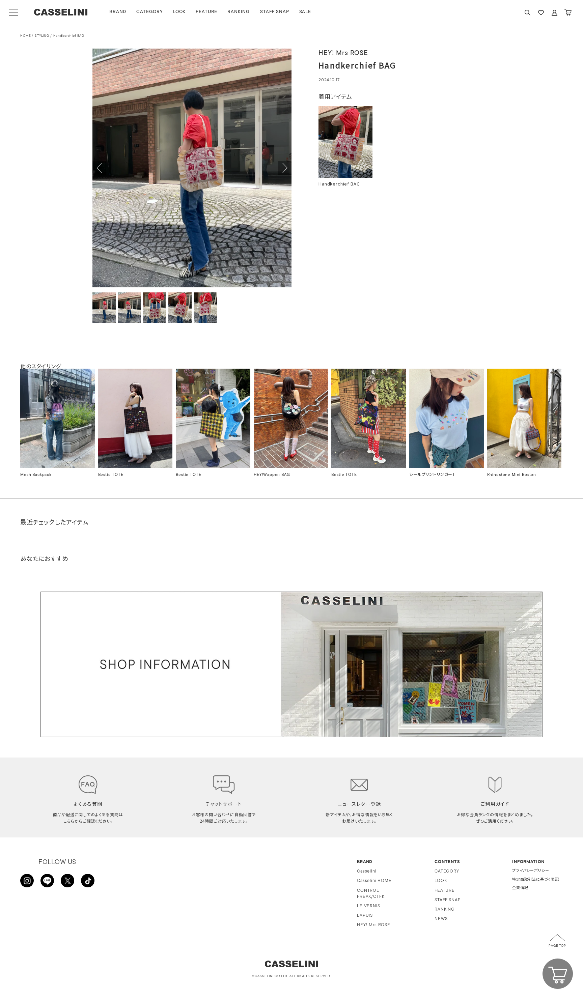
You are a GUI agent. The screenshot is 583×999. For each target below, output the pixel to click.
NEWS (441, 919)
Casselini (367, 871)
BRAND (117, 12)
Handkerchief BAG (68, 36)
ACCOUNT (554, 12)
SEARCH (527, 12)
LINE (47, 880)
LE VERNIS (368, 906)
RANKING (238, 12)
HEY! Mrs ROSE (373, 925)
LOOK (179, 12)
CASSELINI (60, 12)
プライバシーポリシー (530, 871)
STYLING (42, 36)
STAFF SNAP (274, 12)
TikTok (87, 880)
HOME (25, 36)
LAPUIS (365, 915)
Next (285, 168)
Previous (99, 168)
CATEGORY (149, 12)
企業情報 (520, 888)
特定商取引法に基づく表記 (535, 880)
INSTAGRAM (27, 880)
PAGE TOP (557, 946)
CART (568, 12)
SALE (305, 12)
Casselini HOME (374, 881)
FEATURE (206, 12)
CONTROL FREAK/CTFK (370, 893)
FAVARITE (541, 12)
